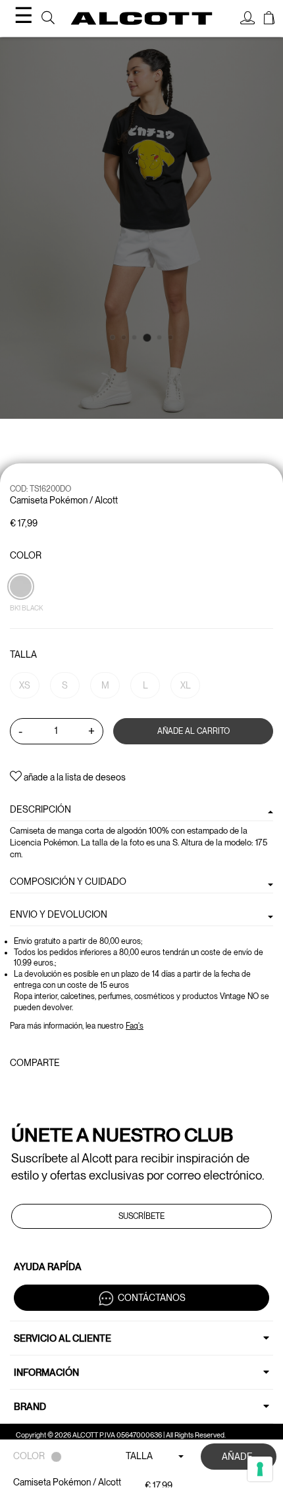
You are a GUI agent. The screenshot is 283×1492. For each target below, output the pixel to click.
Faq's (134, 1026)
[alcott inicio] (142, 18)
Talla (23, 654)
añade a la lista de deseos (74, 777)
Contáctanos (152, 1297)
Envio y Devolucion (58, 914)
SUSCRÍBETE (141, 1216)
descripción (40, 809)
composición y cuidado (68, 881)
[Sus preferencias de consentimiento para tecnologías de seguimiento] (259, 1469)
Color (25, 555)
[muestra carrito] (269, 19)
